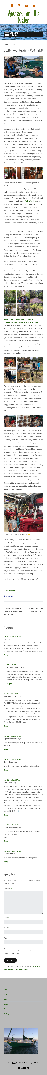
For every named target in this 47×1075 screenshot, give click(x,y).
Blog (5, 989)
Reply (6, 655)
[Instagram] (19, 6)
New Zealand (10, 596)
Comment (8, 888)
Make (14, 1063)
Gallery (6, 1014)
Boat (5, 994)
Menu (14, 34)
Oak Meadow (30, 201)
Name (6, 917)
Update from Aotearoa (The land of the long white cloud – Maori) (13, 611)
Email (6, 928)
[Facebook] (12, 6)
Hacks (6, 999)
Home (6, 1004)
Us (5, 1009)
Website (6, 938)
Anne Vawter (11, 590)
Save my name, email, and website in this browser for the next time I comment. (22, 952)
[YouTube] (26, 6)
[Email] (34, 6)
